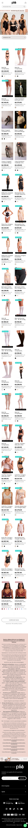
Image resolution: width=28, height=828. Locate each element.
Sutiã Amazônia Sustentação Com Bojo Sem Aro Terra (20, 602)
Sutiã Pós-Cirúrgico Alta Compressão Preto (20, 476)
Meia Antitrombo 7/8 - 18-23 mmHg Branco (7, 351)
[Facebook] (10, 809)
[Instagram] (6, 809)
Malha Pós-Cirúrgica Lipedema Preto (7, 193)
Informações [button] (5, 786)
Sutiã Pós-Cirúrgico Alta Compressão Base (7, 507)
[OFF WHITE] (6, 139)
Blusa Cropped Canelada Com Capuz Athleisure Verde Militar (6, 132)
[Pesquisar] (24, 6)
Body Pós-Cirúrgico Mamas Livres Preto (7, 569)
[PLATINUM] (15, 107)
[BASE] (4, 76)
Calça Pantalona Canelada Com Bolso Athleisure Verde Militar (19, 163)
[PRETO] (2, 76)
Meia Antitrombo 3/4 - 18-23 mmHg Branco (20, 319)
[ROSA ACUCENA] (6, 609)
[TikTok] (14, 809)
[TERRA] (4, 609)
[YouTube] (21, 809)
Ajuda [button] (3, 792)
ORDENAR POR (6, 37)
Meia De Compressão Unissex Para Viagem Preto (18, 351)
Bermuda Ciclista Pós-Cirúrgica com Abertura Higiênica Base (7, 288)
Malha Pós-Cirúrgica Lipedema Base (7, 256)
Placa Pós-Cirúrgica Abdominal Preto (7, 224)
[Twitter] (17, 809)
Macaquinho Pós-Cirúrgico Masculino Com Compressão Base (20, 539)
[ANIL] (8, 609)
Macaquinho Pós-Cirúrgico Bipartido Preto (20, 194)
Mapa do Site (19, 825)
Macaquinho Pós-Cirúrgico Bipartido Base (20, 225)
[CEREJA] (2, 609)
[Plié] (14, 767)
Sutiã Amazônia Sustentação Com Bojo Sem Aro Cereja (7, 602)
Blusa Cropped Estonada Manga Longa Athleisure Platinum (19, 132)
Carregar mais (14, 620)
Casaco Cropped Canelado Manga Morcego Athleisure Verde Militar (7, 163)
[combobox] (14, 6)
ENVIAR (22, 778)
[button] (2, 3)
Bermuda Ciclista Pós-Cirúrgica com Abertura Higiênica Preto (20, 288)
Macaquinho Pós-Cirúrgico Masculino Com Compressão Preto (20, 571)
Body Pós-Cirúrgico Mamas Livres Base (7, 538)
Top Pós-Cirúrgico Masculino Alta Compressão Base (7, 476)
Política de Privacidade (10, 825)
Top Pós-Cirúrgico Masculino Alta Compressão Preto (20, 445)
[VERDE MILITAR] (2, 139)
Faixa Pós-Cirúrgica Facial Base (20, 256)
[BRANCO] (15, 327)
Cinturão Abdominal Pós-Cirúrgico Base (20, 506)
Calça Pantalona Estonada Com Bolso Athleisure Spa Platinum (20, 100)
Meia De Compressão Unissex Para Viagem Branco (6, 382)
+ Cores (11, 608)
